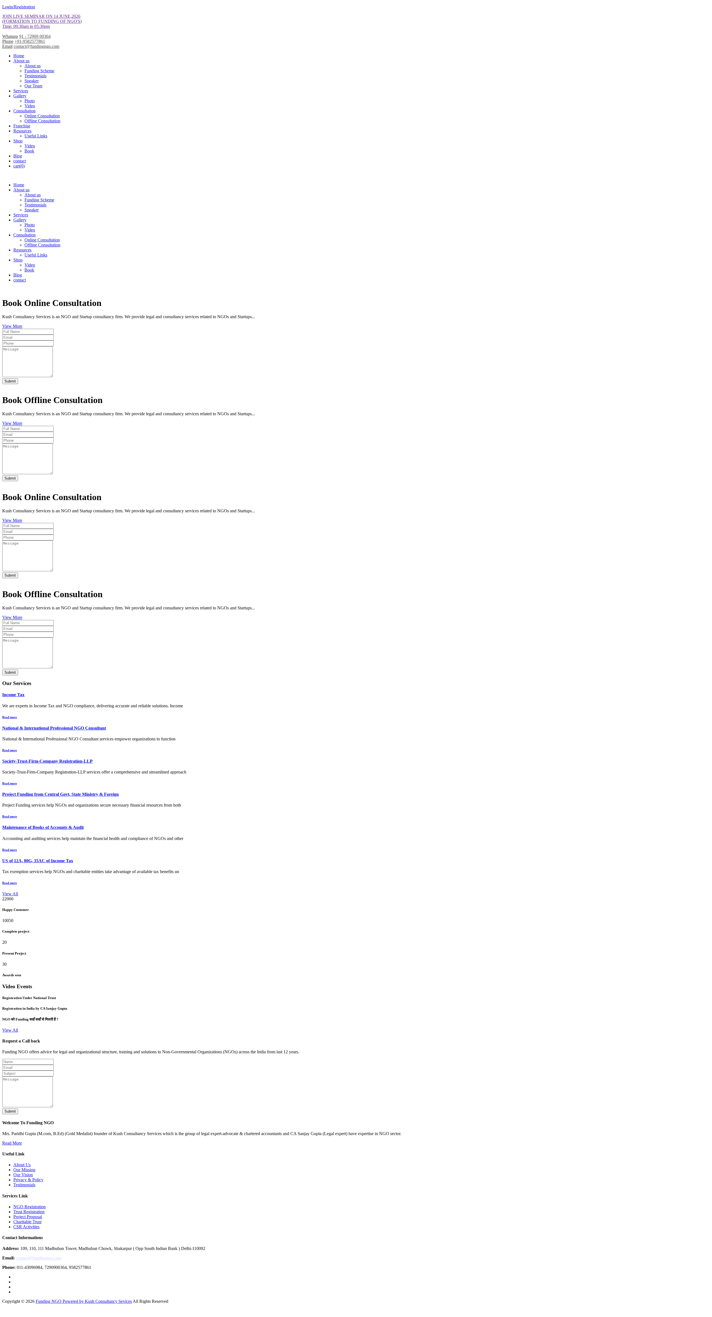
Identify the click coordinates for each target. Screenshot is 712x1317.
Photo (29, 100)
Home (18, 55)
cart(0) (19, 166)
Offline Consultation (42, 120)
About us (21, 60)
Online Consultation (42, 115)
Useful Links (35, 136)
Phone (7, 41)
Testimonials (35, 75)
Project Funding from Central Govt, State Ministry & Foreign (60, 794)
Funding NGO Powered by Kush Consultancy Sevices (84, 1301)
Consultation (24, 110)
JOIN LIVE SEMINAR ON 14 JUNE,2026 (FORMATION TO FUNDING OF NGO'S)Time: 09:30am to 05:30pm (42, 21)
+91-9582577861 (29, 41)
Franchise (21, 125)
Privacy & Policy (28, 1179)
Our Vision (23, 1174)
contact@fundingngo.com (36, 46)
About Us (22, 1164)
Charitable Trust (27, 1221)
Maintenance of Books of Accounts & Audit (43, 827)
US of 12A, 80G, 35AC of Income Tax (37, 860)
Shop (18, 141)
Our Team (33, 85)
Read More (12, 1143)
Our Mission (24, 1169)
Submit (10, 381)
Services (20, 90)
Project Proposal (27, 1216)
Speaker (31, 80)
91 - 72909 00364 (35, 36)
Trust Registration (28, 1211)
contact (19, 161)
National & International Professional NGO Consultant (54, 728)
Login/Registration (18, 6)
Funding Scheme (39, 70)
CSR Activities (26, 1226)
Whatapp (10, 36)
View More (12, 326)
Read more (9, 717)
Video (29, 105)
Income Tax (13, 694)
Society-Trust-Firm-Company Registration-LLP (47, 761)
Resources (22, 131)
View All (10, 893)
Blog (17, 156)
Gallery (19, 95)
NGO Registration (29, 1206)
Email (7, 46)
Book (29, 151)
